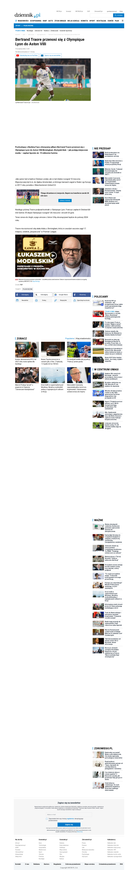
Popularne (69, 338)
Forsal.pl (17, 850)
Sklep (121, 11)
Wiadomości (42, 850)
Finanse (84, 845)
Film (61, 854)
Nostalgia (30, 31)
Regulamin (57, 864)
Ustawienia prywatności (107, 864)
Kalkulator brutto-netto (114, 854)
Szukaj (120, 15)
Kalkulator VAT (111, 850)
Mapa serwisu (90, 864)
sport (24, 34)
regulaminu (70, 818)
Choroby (84, 852)
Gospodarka (42, 847)
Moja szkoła (63, 850)
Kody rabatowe (64, 845)
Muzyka (62, 856)
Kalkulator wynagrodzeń (114, 856)
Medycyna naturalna (88, 850)
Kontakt (18, 864)
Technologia (42, 845)
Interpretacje (19, 854)
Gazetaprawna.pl (20, 845)
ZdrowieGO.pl (98, 11)
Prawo (84, 843)
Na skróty (18, 839)
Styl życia (84, 856)
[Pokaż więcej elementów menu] (122, 20)
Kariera (46, 864)
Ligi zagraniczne (41, 34)
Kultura (62, 859)
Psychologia (85, 854)
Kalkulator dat (111, 843)
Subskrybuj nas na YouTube (29, 55)
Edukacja (62, 847)
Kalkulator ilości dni (113, 845)
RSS (121, 864)
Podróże (41, 856)
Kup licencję (36, 281)
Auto (40, 843)
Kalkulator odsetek (112, 852)
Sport (18, 26)
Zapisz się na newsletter (52, 55)
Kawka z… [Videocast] (51, 31)
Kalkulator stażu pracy (114, 847)
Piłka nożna (28, 26)
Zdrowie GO (38, 31)
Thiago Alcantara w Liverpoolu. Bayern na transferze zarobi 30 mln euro (65, 194)
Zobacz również (65, 200)
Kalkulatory (111, 839)
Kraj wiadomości (83, 338)
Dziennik (17, 34)
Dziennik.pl (42, 839)
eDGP (17, 847)
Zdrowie (41, 854)
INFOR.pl (59, 11)
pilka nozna (31, 34)
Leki (83, 847)
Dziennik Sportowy (66, 31)
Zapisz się (69, 825)
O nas (27, 864)
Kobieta (62, 843)
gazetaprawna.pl (112, 11)
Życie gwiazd (63, 852)
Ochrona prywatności (72, 864)
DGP (88, 11)
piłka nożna (27, 289)
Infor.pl (17, 843)
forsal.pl (68, 11)
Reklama (37, 864)
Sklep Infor (18, 856)
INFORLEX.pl (79, 11)
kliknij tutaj (80, 831)
